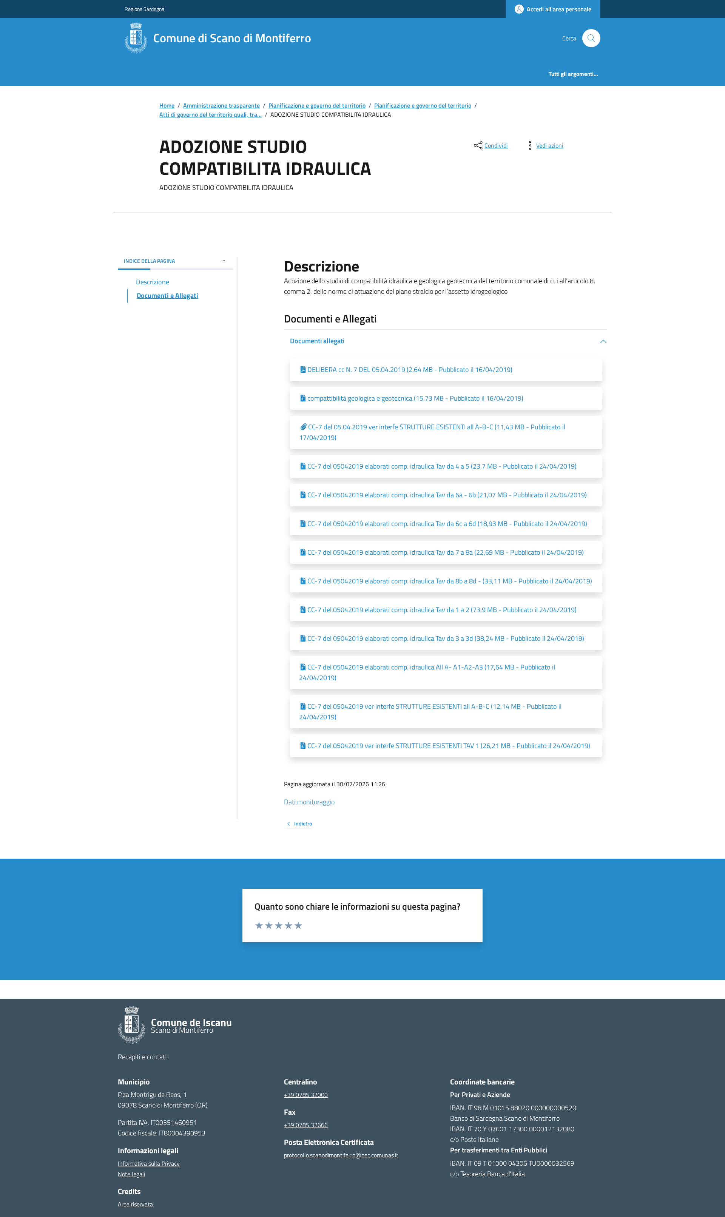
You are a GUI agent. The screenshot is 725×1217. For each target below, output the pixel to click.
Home (166, 105)
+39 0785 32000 (306, 1094)
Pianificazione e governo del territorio (317, 105)
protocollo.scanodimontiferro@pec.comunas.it (341, 1155)
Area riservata (135, 1204)
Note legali (131, 1173)
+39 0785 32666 (306, 1124)
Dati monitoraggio (309, 802)
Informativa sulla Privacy (149, 1163)
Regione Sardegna (144, 9)
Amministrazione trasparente (221, 105)
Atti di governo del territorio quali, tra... (210, 114)
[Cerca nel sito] (588, 38)
